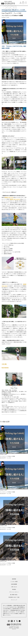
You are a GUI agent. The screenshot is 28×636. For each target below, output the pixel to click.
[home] (8, 2)
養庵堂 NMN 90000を (15, 199)
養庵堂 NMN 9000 (9, 197)
